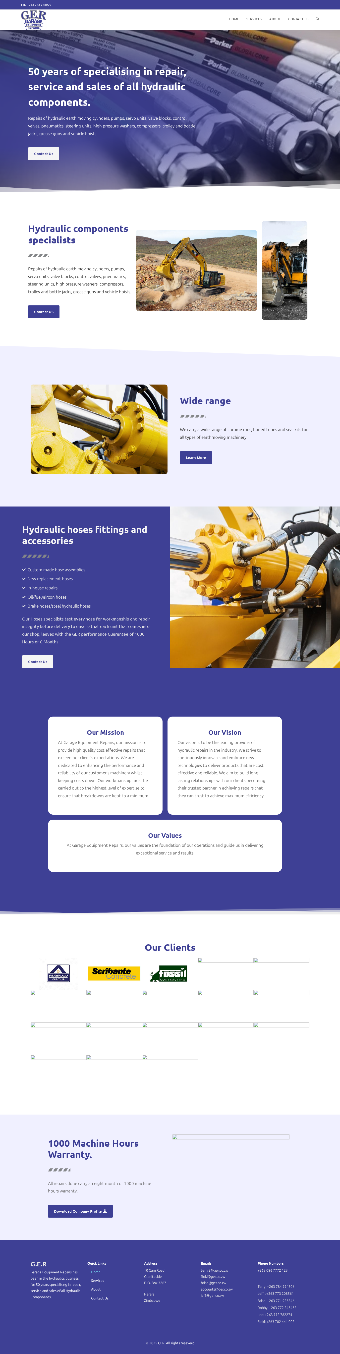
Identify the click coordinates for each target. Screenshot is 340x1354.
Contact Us (100, 1298)
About (96, 1289)
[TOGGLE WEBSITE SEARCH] (317, 19)
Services (97, 1280)
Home (96, 1271)
